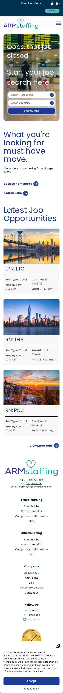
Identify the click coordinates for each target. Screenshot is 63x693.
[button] (57, 645)
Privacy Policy (31, 688)
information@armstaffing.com (35, 486)
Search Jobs (31, 111)
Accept (31, 681)
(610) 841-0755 (34, 483)
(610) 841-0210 (35, 480)
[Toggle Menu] (58, 23)
